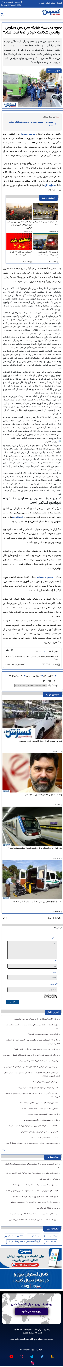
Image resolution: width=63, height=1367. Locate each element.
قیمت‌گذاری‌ (18, 517)
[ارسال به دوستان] (12, 650)
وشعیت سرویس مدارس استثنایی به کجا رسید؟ (42, 794)
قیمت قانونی (21, 410)
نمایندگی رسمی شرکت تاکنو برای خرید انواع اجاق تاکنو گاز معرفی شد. (33, 1125)
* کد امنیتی (53, 984)
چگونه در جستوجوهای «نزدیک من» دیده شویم (41, 1120)
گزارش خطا (52, 918)
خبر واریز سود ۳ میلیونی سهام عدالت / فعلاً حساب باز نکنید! (36, 1185)
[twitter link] (42, 1355)
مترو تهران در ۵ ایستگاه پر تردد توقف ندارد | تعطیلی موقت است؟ (35, 848)
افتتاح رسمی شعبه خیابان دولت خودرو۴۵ (43, 1034)
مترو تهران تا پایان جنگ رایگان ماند (45, 223)
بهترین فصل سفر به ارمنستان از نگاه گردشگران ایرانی (39, 1061)
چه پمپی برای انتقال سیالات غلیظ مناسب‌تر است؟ (40, 1108)
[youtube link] (11, 1355)
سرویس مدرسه (28, 134)
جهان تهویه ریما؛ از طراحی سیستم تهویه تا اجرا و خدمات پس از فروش (32, 1143)
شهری (38, 651)
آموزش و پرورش (45, 577)
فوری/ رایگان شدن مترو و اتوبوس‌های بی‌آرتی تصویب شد (47, 255)
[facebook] (56, 681)
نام (55, 960)
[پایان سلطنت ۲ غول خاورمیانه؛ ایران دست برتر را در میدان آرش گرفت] (50, 681)
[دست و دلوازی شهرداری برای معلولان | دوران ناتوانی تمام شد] (32, 880)
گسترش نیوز (19, 1339)
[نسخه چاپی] (7, 650)
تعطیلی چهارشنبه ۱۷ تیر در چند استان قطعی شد (20, 254)
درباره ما (38, 1329)
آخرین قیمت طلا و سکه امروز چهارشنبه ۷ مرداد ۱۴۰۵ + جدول (35, 1196)
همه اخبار (18, 1329)
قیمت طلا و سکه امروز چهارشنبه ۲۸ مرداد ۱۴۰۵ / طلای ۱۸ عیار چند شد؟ (32, 1173)
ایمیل (54, 972)
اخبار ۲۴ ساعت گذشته (32, 1333)
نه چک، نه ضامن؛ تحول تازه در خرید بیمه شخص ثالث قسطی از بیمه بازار (31, 1055)
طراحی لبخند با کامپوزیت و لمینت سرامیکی (43, 1114)
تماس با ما (28, 1329)
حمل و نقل (49, 185)
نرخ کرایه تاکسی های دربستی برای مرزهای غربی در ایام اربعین (19, 224)
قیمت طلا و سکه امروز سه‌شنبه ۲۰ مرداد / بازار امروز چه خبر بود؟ (34, 1214)
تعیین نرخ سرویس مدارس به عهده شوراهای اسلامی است (30, 123)
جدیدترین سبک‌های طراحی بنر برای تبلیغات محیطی (40, 1131)
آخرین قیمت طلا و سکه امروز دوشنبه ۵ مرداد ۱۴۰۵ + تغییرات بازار (34, 1219)
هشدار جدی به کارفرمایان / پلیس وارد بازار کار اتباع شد (38, 1087)
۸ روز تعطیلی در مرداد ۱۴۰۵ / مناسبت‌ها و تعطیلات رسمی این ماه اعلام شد (32, 1166)
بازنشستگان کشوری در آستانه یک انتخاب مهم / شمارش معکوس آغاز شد (32, 1190)
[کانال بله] (31, 1279)
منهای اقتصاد (53, 651)
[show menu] (2, 10)
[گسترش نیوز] (51, 12)
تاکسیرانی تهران (16, 676)
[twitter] (45, 681)
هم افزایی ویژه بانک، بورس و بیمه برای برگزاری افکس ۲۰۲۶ (36, 1049)
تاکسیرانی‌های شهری (31, 288)
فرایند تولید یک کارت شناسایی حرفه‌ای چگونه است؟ (39, 1102)
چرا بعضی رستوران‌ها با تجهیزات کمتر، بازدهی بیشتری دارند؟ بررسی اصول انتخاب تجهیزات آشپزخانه (32, 1074)
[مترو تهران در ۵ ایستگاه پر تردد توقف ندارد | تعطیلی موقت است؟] (32, 826)
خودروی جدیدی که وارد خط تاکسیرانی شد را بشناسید (40, 741)
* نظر (54, 937)
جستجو (47, 1329)
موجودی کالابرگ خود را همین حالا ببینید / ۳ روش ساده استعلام (35, 1202)
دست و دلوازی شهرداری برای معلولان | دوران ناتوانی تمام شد (37, 901)
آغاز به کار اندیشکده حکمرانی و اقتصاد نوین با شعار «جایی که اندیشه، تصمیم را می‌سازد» (33, 1042)
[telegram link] (31, 1355)
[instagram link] (21, 1355)
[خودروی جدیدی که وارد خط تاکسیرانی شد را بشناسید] (32, 719)
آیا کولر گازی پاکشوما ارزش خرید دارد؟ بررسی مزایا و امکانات (36, 1019)
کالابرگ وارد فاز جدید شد (49, 1179)
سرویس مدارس (33, 676)
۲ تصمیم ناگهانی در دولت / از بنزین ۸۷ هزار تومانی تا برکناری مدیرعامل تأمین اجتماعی (32, 1095)
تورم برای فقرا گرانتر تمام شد (48, 1208)
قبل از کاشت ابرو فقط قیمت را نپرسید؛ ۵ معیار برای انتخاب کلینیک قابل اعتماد (32, 1027)
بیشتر (4, 1149)
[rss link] (52, 1355)
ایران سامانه (25, 1349)
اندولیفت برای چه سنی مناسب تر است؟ (44, 1137)
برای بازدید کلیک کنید (31, 1311)
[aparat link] (32, 1362)
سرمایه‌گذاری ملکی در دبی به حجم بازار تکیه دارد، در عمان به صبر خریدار (31, 1066)
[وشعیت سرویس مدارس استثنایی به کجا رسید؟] (32, 773)
